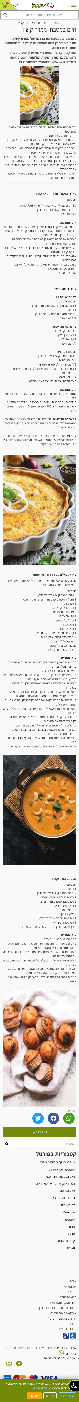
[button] (74, 1385)
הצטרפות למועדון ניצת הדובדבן (57, 1308)
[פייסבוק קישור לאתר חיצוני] (19, 1364)
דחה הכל (50, 1395)
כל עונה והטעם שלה (63, 1198)
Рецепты (69, 1212)
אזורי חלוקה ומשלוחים (63, 1303)
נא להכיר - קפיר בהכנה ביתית (57, 1162)
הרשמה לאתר (68, 1297)
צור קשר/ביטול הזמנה (63, 1313)
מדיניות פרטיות (40, 1387)
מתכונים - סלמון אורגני (62, 1169)
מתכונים (70, 1219)
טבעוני (71, 1234)
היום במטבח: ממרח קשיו (33, 23)
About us (70, 1287)
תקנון (73, 1324)
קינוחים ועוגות (66, 1241)
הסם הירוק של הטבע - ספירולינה (55, 1184)
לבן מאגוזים (68, 1205)
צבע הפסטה (67, 1191)
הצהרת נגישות (67, 1329)
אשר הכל (34, 1395)
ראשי (58, 23)
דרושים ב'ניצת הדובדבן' (62, 1319)
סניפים (72, 1292)
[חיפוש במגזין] (7, 1144)
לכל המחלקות (39, 1132)
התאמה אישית (67, 1395)
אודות (73, 1281)
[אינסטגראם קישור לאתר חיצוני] (9, 1364)
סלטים (71, 1248)
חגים (72, 1227)
